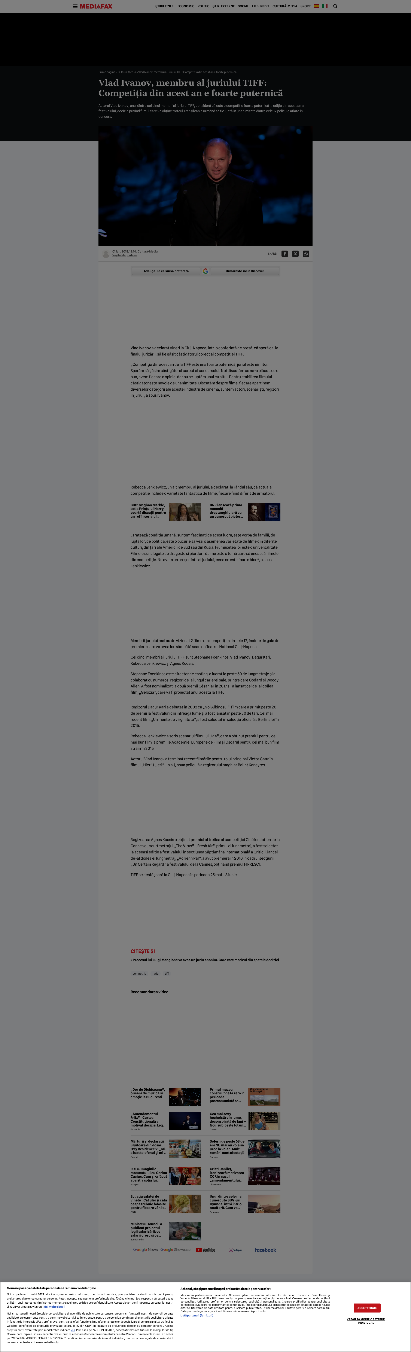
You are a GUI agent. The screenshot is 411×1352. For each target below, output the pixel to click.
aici (73, 1330)
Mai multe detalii (54, 1306)
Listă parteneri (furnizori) (196, 1315)
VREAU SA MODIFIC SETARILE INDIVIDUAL (366, 1321)
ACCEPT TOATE (367, 1308)
